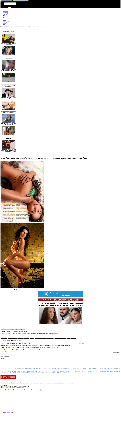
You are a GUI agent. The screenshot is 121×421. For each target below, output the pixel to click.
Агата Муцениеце (4, 368)
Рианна (26, 372)
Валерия (112, 368)
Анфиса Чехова (100, 368)
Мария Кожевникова (58, 371)
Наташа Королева (90, 371)
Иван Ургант (84, 369)
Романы (4, 15)
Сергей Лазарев (44, 372)
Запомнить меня (9, 6)
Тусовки (5, 17)
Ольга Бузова (116, 371)
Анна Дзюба (29, 343)
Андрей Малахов (72, 368)
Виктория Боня (4, 369)
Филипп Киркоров (56, 372)
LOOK (4, 20)
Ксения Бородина (8, 371)
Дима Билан (51, 369)
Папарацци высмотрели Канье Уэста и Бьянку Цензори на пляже (8, 124)
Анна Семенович (92, 368)
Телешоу (5, 22)
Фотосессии (5, 12)
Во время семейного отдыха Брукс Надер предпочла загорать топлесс (8, 112)
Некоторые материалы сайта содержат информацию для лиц (27, 389)
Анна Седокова (85, 368)
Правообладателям (9, 389)
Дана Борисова (32, 369)
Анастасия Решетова (55, 368)
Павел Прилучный (5, 372)
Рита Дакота (30, 372)
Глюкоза (27, 369)
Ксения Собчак (16, 371)
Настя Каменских (83, 371)
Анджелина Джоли (65, 368)
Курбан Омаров (23, 371)
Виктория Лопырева (20, 369)
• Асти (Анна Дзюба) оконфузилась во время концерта (11, 340)
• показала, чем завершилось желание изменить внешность (14, 331)
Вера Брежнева (117, 368)
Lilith (83, 343)
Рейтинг (5, 23)
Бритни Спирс (107, 368)
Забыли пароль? (4, 7)
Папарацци (5, 13)
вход (1, 1)
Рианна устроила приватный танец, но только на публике (8, 44)
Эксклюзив (5, 11)
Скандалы (5, 14)
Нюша (103, 371)
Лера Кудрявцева (30, 371)
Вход (4, 24)
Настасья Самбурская (74, 371)
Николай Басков (98, 371)
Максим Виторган (43, 371)
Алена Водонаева (12, 368)
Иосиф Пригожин (91, 369)
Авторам (2, 389)
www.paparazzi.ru (4, 382)
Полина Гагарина (12, 372)
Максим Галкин (50, 371)
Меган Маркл (66, 371)
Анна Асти (23, 343)
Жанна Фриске (78, 369)
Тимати (49, 372)
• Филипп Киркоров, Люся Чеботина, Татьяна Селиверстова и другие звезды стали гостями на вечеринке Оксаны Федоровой (25, 335)
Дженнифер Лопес (40, 369)
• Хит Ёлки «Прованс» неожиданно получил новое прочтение (13, 329)
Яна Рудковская (63, 372)
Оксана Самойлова (109, 371)
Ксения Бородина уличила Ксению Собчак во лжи (11, 349)
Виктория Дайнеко (12, 369)
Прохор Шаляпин (20, 372)
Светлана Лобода (37, 372)
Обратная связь (4, 385)
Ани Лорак (79, 368)
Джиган (46, 369)
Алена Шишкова (20, 368)
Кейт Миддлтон (105, 369)
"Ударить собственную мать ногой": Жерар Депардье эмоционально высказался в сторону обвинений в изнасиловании (48, 349)
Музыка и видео (6, 21)
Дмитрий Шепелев (67, 369)
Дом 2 (72, 369)
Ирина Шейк (98, 369)
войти (9, 7)
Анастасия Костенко (46, 368)
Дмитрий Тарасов (58, 369)
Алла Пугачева (27, 368)
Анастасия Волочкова (36, 368)
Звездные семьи (6, 16)
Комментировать (116, 352)
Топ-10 (4, 18)
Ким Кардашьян (112, 369)
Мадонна (37, 371)
